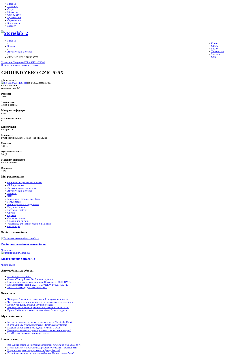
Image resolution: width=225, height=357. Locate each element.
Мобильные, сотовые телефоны (23, 199)
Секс (213, 57)
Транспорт (12, 6)
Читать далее (8, 250)
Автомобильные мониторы (21, 188)
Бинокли (12, 193)
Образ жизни (14, 20)
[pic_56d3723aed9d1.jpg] (14, 83)
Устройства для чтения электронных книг (29, 223)
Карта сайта (13, 23)
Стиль (214, 46)
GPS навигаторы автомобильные (24, 182)
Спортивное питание (18, 221)
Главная (11, 3)
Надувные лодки (16, 207)
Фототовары (13, 226)
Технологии (217, 51)
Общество (12, 12)
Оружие (11, 215)
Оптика (11, 212)
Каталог (11, 25)
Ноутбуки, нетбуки (17, 210)
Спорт (214, 43)
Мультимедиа (14, 201)
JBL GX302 (39, 62)
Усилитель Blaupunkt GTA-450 (17, 62)
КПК (10, 196)
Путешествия (14, 17)
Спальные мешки (16, 218)
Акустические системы (19, 51)
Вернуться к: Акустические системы (20, 65)
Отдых (10, 9)
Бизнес (214, 48)
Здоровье (216, 54)
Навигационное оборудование (23, 204)
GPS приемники (15, 185)
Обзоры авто (14, 14)
